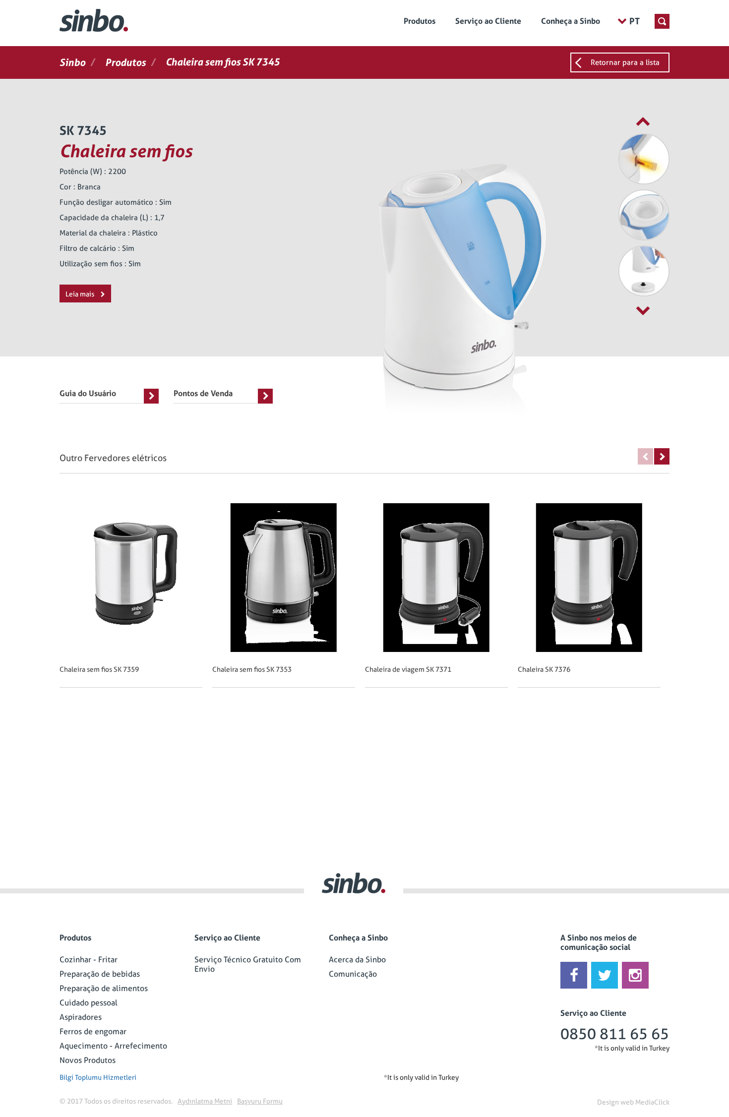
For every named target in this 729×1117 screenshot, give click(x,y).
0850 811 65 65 (614, 1034)
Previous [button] (645, 456)
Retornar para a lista (625, 62)
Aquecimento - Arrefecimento (113, 1046)
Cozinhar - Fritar (89, 959)
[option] (619, 158)
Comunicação (353, 974)
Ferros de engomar (93, 1031)
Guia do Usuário (88, 393)
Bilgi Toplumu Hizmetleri (98, 1077)
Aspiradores (81, 1017)
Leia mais (80, 294)
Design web (615, 1102)
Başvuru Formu (260, 1101)
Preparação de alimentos (104, 988)
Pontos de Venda (203, 393)
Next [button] (661, 456)
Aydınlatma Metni (205, 1101)
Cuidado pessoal (89, 1002)
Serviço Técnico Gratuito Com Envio (247, 964)
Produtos (419, 21)
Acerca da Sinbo (357, 959)
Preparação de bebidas (100, 974)
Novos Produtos (88, 1060)
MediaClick (652, 1102)
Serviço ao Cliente (488, 21)
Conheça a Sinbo (570, 21)
